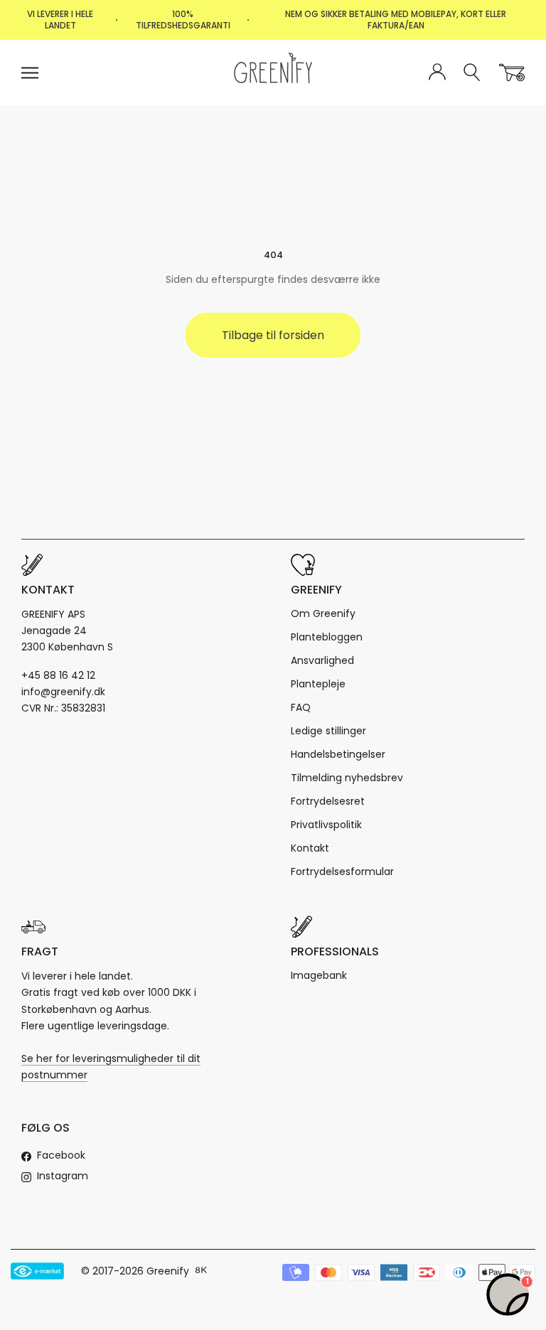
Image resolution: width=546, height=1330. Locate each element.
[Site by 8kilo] (201, 1271)
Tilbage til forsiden (273, 335)
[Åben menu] (29, 73)
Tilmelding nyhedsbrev (347, 778)
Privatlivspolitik (326, 824)
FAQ (301, 707)
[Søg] (472, 72)
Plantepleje (318, 684)
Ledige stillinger (328, 731)
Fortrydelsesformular (342, 871)
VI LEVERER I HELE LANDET (60, 19)
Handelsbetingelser (338, 754)
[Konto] (437, 72)
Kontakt (310, 848)
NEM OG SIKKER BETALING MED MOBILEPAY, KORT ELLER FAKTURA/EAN (395, 19)
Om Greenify (323, 613)
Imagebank (319, 975)
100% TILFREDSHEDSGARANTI (183, 19)
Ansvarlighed (322, 660)
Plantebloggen (327, 637)
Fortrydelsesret (328, 801)
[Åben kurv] (512, 72)
